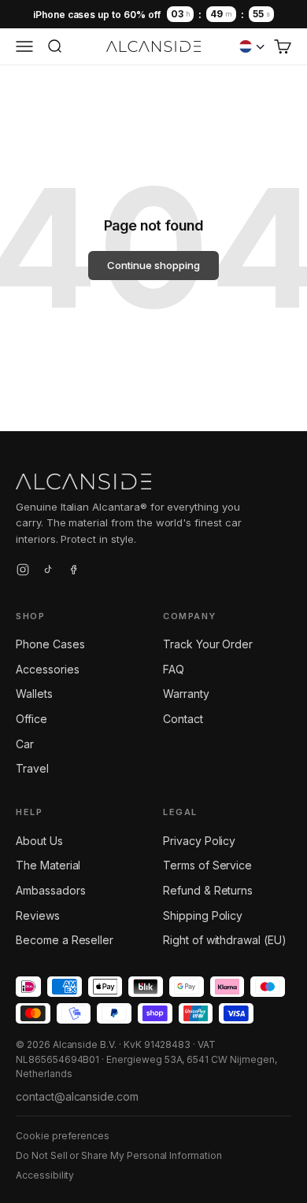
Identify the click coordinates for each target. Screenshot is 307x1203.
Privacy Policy (199, 840)
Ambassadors (50, 890)
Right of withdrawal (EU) (225, 940)
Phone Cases (50, 644)
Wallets (34, 693)
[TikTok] (48, 572)
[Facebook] (73, 572)
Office (31, 718)
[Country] (251, 46)
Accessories (47, 669)
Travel (32, 768)
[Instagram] (23, 572)
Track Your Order (208, 644)
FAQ (173, 669)
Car (25, 744)
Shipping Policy (202, 915)
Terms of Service (207, 865)
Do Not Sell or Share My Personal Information (119, 1155)
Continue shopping (153, 265)
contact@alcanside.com (77, 1096)
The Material (48, 865)
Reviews (38, 915)
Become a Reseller (64, 940)
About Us (39, 840)
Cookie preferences (62, 1136)
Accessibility (45, 1175)
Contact (183, 718)
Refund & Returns (208, 890)
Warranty (186, 693)
